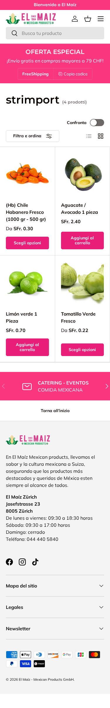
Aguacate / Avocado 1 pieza (79, 208)
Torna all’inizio (55, 410)
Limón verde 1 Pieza (21, 317)
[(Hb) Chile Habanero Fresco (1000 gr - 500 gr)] (27, 174)
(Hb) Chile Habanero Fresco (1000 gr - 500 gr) (26, 212)
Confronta (77, 122)
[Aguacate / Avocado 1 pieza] (82, 174)
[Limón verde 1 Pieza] (27, 282)
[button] (87, 18)
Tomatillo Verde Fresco (78, 317)
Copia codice (76, 74)
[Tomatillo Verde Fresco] (82, 282)
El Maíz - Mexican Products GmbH (46, 679)
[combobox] (55, 33)
